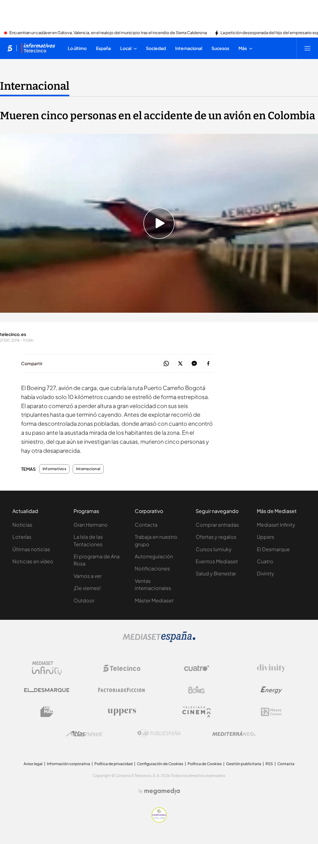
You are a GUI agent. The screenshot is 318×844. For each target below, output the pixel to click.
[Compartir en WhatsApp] (166, 364)
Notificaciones (152, 568)
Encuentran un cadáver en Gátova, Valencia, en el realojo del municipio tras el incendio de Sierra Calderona (108, 32)
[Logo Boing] (196, 690)
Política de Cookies (205, 763)
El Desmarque (273, 549)
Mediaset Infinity (276, 524)
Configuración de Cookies (160, 763)
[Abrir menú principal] (307, 48)
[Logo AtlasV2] (84, 734)
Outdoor (84, 600)
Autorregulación (154, 556)
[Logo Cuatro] (196, 668)
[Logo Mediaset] (159, 640)
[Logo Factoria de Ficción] (121, 690)
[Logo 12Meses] (271, 712)
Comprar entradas (217, 524)
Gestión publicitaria (243, 763)
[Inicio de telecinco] (9, 48)
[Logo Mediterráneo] (234, 733)
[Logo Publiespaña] (159, 733)
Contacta (146, 524)
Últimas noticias (31, 549)
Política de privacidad (113, 763)
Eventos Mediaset (217, 561)
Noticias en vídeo (32, 561)
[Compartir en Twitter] (180, 364)
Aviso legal (33, 763)
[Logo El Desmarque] (46, 690)
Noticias (22, 524)
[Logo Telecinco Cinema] (196, 712)
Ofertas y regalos (216, 536)
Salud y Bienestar (216, 573)
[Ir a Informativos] (38, 48)
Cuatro (265, 561)
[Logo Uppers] (122, 711)
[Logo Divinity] (271, 668)
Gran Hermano (91, 524)
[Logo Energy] (271, 690)
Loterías (21, 536)
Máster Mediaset (154, 600)
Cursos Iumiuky (214, 549)
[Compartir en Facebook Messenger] (194, 364)
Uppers (265, 536)
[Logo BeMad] (46, 711)
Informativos (54, 469)
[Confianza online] (159, 820)
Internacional (34, 86)
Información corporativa (68, 763)
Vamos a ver (88, 576)
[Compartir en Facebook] (208, 364)
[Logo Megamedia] (162, 791)
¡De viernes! (87, 588)
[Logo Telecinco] (121, 668)
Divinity (265, 573)
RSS (269, 763)
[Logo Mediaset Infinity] (47, 668)
